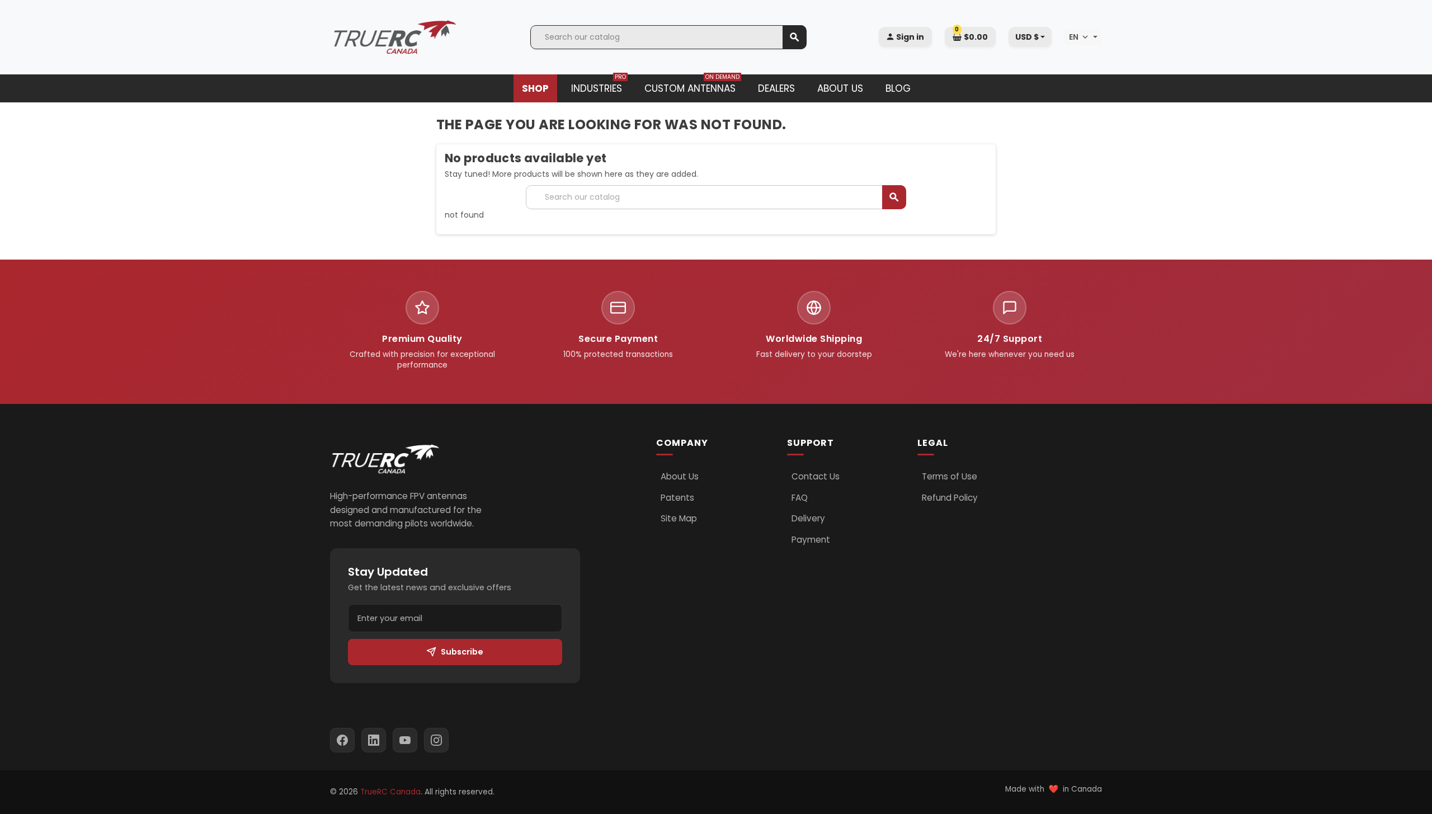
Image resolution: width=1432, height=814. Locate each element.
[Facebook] (342, 740)
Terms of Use (949, 476)
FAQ (800, 498)
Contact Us (816, 476)
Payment (811, 539)
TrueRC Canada (390, 792)
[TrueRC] (394, 36)
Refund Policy (950, 498)
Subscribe (462, 651)
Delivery (808, 518)
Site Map (679, 518)
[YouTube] (405, 740)
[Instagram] (436, 740)
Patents (677, 498)
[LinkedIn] (373, 740)
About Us (680, 476)
